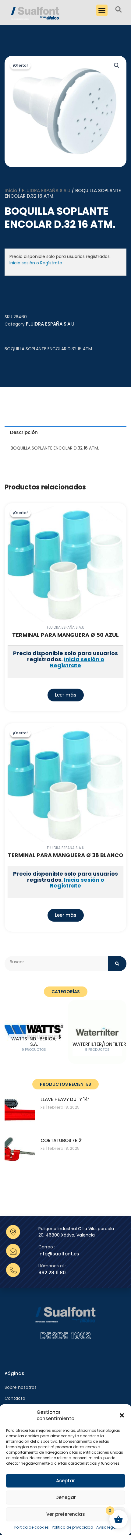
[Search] (117, 963)
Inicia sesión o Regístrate (35, 263)
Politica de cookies (31, 1527)
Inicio (11, 190)
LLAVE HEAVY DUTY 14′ (65, 1099)
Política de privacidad (72, 1527)
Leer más (65, 695)
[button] (122, 1415)
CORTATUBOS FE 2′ (61, 1140)
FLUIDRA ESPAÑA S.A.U (46, 190)
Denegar (65, 1497)
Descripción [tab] (24, 432)
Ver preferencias (65, 1514)
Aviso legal (106, 1527)
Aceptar (65, 1480)
